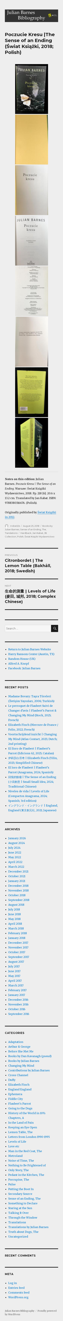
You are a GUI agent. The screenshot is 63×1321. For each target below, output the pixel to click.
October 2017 (16, 952)
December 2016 (18, 999)
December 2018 (18, 885)
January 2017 (16, 995)
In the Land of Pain (21, 1122)
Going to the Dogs (20, 1108)
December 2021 (18, 871)
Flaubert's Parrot (19, 1103)
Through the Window (22, 1217)
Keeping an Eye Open (22, 1127)
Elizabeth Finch (18, 1084)
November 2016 (18, 1004)
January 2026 (17, 838)
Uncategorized (18, 1236)
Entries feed (16, 1287)
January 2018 (16, 938)
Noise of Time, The (21, 1160)
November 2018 (18, 890)
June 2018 (14, 914)
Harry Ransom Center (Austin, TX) (31, 654)
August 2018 (16, 904)
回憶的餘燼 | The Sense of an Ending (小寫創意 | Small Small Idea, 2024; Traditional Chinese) (32, 781)
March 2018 (16, 928)
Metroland (15, 1156)
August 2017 (16, 961)
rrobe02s (15, 525)
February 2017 (17, 990)
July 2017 (14, 966)
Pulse (12, 1184)
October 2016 (16, 1009)
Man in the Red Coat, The (25, 1151)
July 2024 (14, 847)
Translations (11, 533)
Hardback (25, 533)
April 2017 (15, 980)
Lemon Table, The (20, 1132)
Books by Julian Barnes (23, 1061)
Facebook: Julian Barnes (24, 668)
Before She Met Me (20, 1051)
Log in (12, 1283)
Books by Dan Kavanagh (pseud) (30, 1056)
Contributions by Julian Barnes (29, 1070)
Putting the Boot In (21, 1189)
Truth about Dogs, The (23, 1231)
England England (19, 1089)
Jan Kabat (37, 533)
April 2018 (15, 923)
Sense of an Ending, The (33, 529)
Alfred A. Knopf (18, 663)
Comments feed (18, 1292)
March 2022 (16, 866)
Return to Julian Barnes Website (29, 649)
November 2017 (18, 947)
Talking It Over (18, 1213)
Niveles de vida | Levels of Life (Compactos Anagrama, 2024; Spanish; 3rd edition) (28, 796)
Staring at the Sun (20, 1208)
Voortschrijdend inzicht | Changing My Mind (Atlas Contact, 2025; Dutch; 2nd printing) (32, 739)
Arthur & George (19, 1046)
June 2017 (14, 971)
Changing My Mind (21, 1065)
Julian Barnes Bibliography (19, 1310)
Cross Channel (18, 1075)
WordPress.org (18, 1297)
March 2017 (16, 985)
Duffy (11, 1080)
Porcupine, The (18, 1179)
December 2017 (18, 942)
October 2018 (17, 895)
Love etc (13, 1146)
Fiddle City (15, 1099)
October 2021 (16, 876)
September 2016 (18, 1014)
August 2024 (16, 843)
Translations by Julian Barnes (28, 1227)
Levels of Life (17, 1141)
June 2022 (14, 852)
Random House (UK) (21, 658)
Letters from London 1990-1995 (29, 1137)
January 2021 (16, 881)
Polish (20, 536)
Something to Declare (22, 1203)
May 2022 (14, 857)
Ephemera (15, 1094)
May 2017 (14, 976)
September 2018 (18, 900)
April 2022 (15, 862)
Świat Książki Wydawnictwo (39, 536)
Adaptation (15, 1042)
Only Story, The (18, 1170)
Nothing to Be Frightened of (27, 1165)
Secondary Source (20, 1194)
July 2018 (14, 909)
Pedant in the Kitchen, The (26, 1175)
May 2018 (14, 919)
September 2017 (18, 957)
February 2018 (17, 933)
